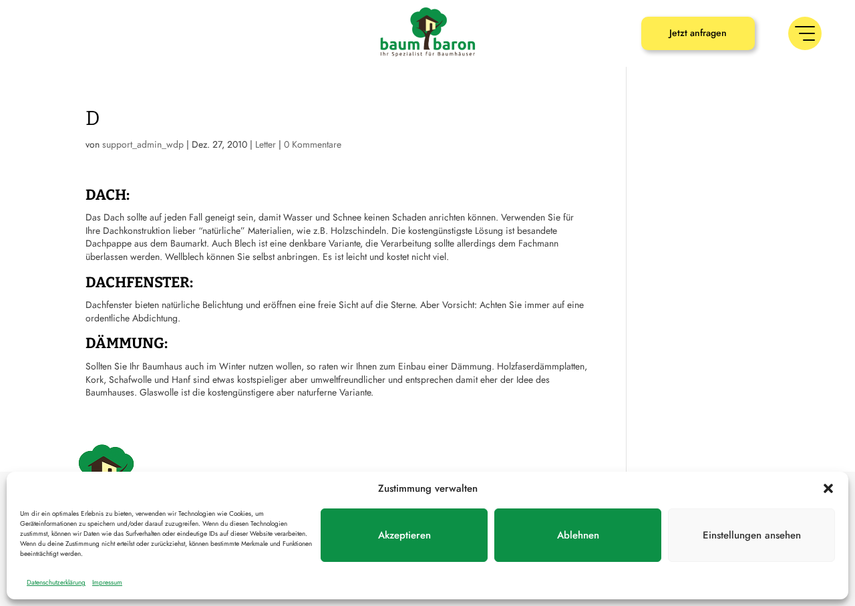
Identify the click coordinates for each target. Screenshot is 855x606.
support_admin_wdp (143, 144)
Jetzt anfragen (698, 32)
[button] (828, 488)
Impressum (107, 582)
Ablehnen (578, 535)
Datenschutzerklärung (56, 582)
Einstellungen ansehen (752, 535)
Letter (265, 144)
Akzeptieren (404, 535)
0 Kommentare (312, 144)
